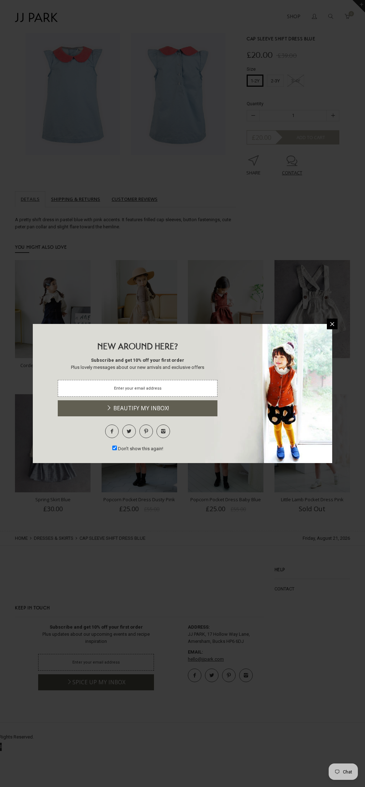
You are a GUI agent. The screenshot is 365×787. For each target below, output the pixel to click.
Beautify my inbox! (140, 408)
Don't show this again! (140, 448)
